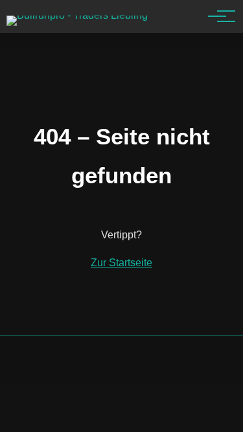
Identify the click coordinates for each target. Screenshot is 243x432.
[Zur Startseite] (77, 15)
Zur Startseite (121, 262)
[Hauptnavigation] (217, 16)
